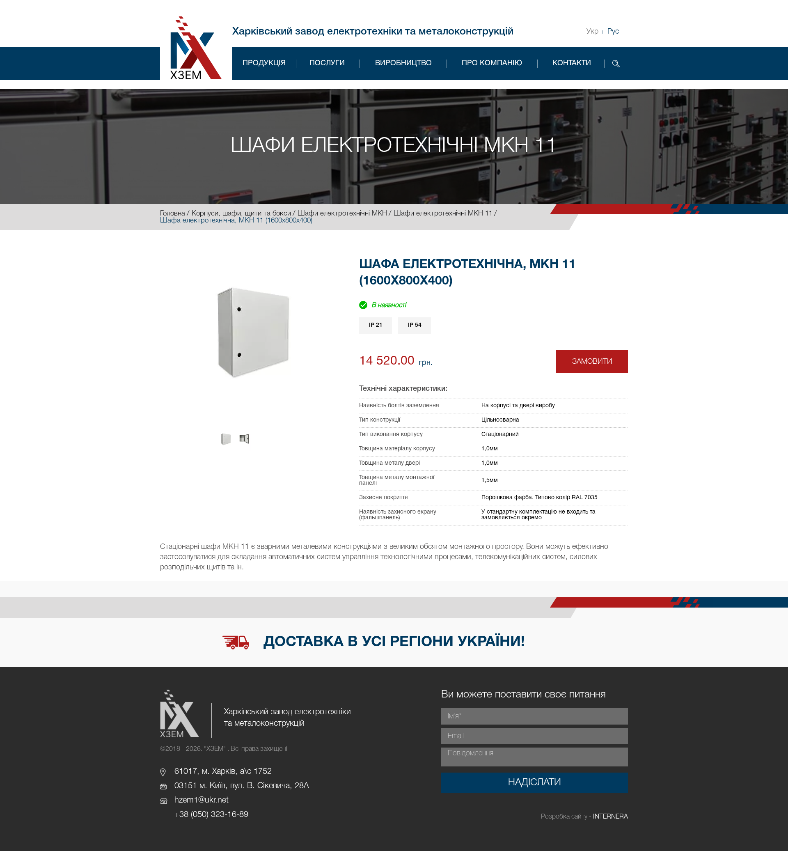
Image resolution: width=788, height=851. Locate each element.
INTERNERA (610, 817)
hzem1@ (189, 800)
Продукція (264, 63)
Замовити (592, 361)
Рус (613, 31)
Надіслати (534, 782)
